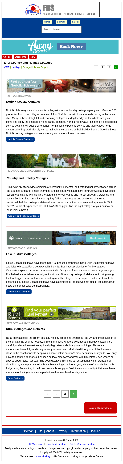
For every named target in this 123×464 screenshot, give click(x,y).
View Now (12, 106)
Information (78, 431)
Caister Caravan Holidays (82, 444)
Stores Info (20, 56)
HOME (6, 67)
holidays (47, 456)
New (32, 56)
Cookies (95, 431)
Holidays (16, 67)
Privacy (62, 431)
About (50, 431)
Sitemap (61, 21)
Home (47, 21)
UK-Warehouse (35, 444)
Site (39, 431)
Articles (6, 56)
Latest (75, 21)
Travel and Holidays (56, 444)
